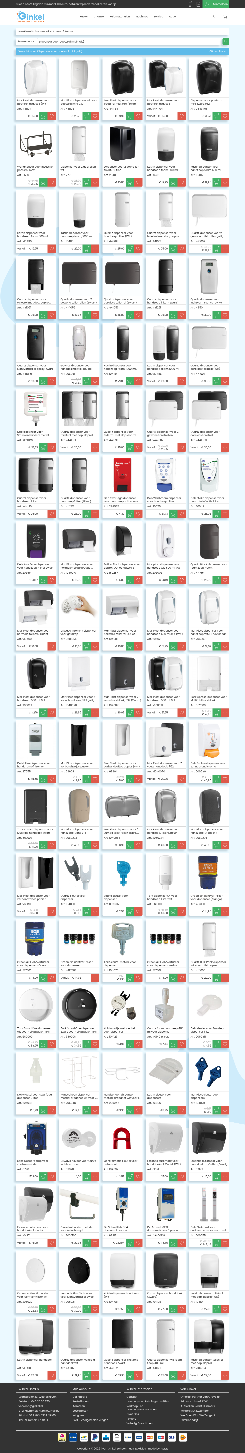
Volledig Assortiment (140, 1423)
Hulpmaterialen (120, 16)
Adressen (78, 1406)
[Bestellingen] (198, 4)
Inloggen (78, 1415)
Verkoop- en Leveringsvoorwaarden (141, 1407)
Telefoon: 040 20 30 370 (34, 1401)
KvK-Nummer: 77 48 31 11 (34, 1420)
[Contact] (190, 4)
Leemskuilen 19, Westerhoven (37, 1397)
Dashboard (79, 1397)
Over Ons (132, 1414)
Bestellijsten (80, 1410)
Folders (131, 1418)
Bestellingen (80, 1401)
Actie (172, 16)
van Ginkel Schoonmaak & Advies (39, 31)
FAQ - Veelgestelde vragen (90, 1420)
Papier (84, 16)
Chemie (99, 16)
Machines (142, 16)
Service (158, 16)
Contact (132, 1397)
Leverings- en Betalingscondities (147, 1401)
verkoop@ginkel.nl (30, 1406)
